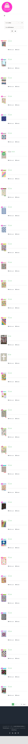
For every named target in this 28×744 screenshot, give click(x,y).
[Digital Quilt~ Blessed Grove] (4, 266)
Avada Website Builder (19, 726)
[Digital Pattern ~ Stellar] (4, 653)
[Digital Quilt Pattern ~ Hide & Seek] (4, 487)
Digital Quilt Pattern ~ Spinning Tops (9, 150)
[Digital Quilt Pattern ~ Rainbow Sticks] (4, 173)
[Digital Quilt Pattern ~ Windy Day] (4, 118)
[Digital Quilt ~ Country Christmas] (4, 542)
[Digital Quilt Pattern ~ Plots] (4, 431)
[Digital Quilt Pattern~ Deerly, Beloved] (4, 579)
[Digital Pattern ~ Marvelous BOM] (4, 634)
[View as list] (15, 31)
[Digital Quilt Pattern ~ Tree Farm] (4, 561)
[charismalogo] (7, 2)
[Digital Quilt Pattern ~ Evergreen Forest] (4, 192)
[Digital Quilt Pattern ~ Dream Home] (4, 136)
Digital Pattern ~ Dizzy (8, 685)
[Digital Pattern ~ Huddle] (4, 671)
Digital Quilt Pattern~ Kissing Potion (9, 316)
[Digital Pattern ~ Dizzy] (4, 690)
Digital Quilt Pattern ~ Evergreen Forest (9, 187)
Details (17, 49)
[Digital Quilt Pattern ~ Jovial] (4, 302)
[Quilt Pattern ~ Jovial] (4, 284)
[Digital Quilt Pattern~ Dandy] (4, 229)
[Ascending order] (22, 22)
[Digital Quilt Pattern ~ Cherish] (4, 210)
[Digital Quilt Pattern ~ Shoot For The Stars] (4, 44)
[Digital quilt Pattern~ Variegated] (4, 523)
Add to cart (11, 49)
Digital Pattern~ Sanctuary (9, 353)
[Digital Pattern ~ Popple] (4, 339)
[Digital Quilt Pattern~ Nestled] (4, 469)
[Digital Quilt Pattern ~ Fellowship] (4, 505)
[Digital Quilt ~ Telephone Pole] (4, 63)
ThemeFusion (6, 728)
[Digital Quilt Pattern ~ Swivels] (4, 81)
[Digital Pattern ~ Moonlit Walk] (4, 376)
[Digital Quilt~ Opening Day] (4, 100)
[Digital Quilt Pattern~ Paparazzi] (4, 598)
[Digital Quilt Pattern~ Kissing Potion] (4, 321)
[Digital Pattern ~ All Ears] (4, 395)
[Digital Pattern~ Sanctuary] (4, 357)
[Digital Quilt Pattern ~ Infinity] (4, 247)
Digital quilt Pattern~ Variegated (9, 519)
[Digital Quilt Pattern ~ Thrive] (4, 413)
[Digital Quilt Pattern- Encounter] (4, 616)
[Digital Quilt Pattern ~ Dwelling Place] (4, 450)
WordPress (14, 730)
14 (21, 704)
